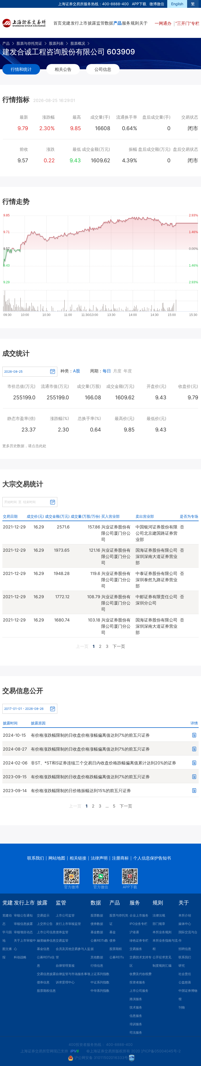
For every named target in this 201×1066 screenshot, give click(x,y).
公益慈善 (184, 982)
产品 (117, 23)
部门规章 (159, 924)
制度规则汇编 (162, 965)
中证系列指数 (100, 982)
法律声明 (99, 858)
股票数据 (97, 915)
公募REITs (116, 957)
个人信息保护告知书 (152, 858)
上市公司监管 (65, 915)
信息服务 (136, 1016)
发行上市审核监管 (68, 924)
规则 (135, 23)
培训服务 (136, 1024)
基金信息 (43, 949)
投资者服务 (137, 982)
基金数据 (97, 932)
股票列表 (56, 43)
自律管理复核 (65, 965)
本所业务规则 (162, 932)
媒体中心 (184, 924)
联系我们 (35, 858)
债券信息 (43, 982)
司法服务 (136, 1032)
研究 (181, 965)
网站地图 (56, 858)
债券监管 (62, 932)
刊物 (181, 1007)
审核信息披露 (23, 924)
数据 (109, 23)
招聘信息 (184, 949)
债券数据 (97, 924)
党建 (66, 23)
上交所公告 (45, 924)
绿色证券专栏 (139, 940)
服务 (126, 23)
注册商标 (120, 858)
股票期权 (115, 949)
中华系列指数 (100, 991)
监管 (100, 23)
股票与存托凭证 (29, 43)
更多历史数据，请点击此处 (24, 445)
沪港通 (134, 932)
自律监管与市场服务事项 (73, 974)
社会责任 (184, 974)
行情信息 (97, 965)
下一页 (119, 646)
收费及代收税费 (141, 974)
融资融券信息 (46, 940)
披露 (92, 23)
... (107, 806)
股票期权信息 (46, 991)
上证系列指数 (100, 974)
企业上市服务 (139, 915)
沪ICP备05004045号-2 (161, 1051)
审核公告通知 (23, 915)
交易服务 (136, 949)
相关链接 (78, 858)
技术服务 (136, 1007)
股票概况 (77, 43)
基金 (112, 932)
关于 (143, 23)
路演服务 (136, 999)
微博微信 (156, 4)
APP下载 (139, 4)
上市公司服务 (139, 991)
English (177, 4)
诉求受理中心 (65, 982)
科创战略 (20, 957)
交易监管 (62, 940)
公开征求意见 (162, 957)
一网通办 (164, 23)
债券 (112, 940)
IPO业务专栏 (138, 924)
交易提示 (43, 915)
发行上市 (79, 23)
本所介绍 (184, 915)
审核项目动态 (23, 932)
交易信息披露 (46, 974)
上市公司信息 (46, 932)
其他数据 (97, 957)
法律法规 (159, 915)
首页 (57, 23)
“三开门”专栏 (187, 23)
